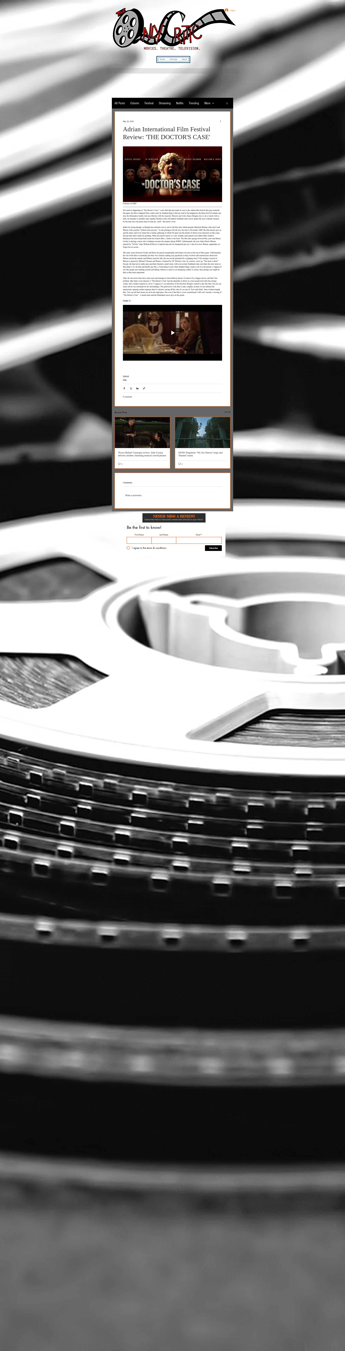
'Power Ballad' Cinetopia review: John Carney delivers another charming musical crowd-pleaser (142, 454)
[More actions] (220, 121)
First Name (139, 535)
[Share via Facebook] (124, 388)
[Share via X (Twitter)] (131, 388)
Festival (126, 376)
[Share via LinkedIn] (137, 388)
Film (125, 379)
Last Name (164, 535)
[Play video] (172, 333)
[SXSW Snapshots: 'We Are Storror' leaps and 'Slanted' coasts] (202, 432)
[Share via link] (144, 388)
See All (227, 412)
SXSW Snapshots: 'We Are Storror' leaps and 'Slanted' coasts (200, 454)
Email (198, 535)
